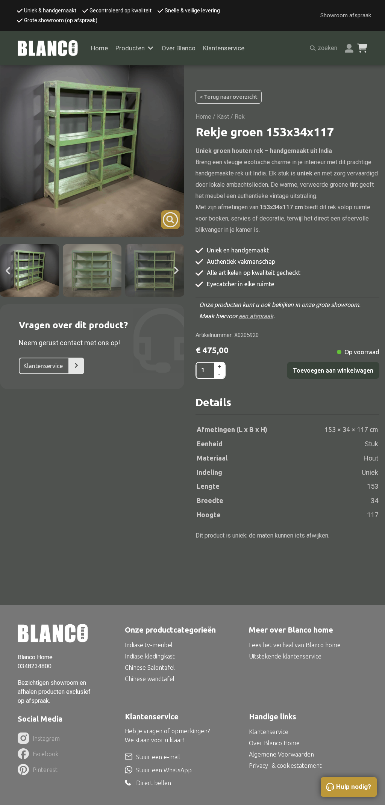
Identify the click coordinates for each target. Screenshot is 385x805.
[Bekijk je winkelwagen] (362, 48)
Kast (223, 116)
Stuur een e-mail (158, 757)
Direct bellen (153, 783)
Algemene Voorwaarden (281, 754)
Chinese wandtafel (149, 678)
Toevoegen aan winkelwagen (333, 370)
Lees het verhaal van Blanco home (295, 645)
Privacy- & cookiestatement (285, 765)
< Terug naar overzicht (229, 97)
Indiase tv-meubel (149, 645)
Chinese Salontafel (150, 667)
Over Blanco (179, 48)
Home (99, 48)
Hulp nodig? (353, 786)
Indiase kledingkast (150, 656)
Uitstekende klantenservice (285, 656)
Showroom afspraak (345, 15)
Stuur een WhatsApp (164, 770)
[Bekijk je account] (349, 48)
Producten (130, 48)
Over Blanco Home (274, 743)
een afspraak (256, 316)
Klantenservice (223, 48)
